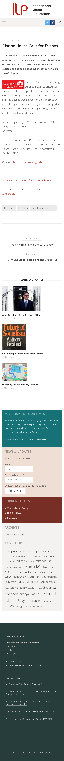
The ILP (47, 594)
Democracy (39, 556)
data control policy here (34, 485)
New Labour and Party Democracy (41, 576)
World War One (36, 606)
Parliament (10, 581)
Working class (20, 606)
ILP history (23, 208)
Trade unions (33, 601)
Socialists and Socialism (43, 208)
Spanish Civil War (33, 594)
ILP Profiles (14, 513)
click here (41, 439)
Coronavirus (20, 556)
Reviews (12, 518)
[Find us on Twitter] (47, 22)
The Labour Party (17, 508)
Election (19, 561)
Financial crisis (11, 566)
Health (20, 566)
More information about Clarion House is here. (27, 180)
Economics (51, 556)
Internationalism (23, 572)
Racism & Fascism (18, 587)
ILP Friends (9, 208)
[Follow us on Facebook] (52, 22)
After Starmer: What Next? (30, 684)
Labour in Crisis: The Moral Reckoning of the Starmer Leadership (31, 702)
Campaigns (13, 551)
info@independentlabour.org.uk (27, 665)
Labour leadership (14, 576)
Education (10, 560)
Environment (29, 561)
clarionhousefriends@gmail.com (29, 162)
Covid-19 (30, 556)
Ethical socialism (43, 561)
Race (7, 588)
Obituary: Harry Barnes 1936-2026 (39, 711)
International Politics (44, 572)
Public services (47, 581)
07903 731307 (16, 661)
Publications (31, 581)
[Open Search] (60, 22)
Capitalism (26, 551)
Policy (20, 582)
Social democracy (35, 588)
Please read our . (26, 485)
